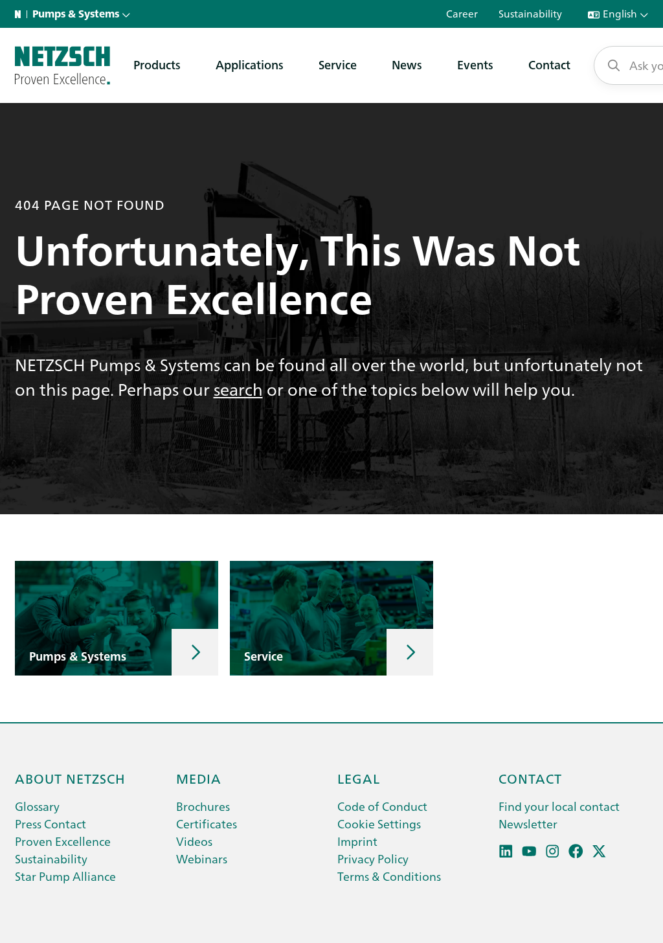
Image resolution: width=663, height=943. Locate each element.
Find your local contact (559, 806)
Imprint (357, 841)
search (238, 388)
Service (338, 64)
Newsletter (528, 823)
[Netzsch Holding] (21, 14)
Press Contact (50, 823)
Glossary (37, 806)
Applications (250, 64)
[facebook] (575, 851)
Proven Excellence (63, 841)
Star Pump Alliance (65, 876)
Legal (358, 778)
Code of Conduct (382, 806)
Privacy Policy (373, 858)
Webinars (201, 858)
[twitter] (599, 851)
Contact (549, 64)
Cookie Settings (379, 823)
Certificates (206, 823)
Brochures (203, 806)
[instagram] (552, 851)
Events (475, 64)
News (407, 64)
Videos (194, 841)
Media (198, 778)
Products (157, 64)
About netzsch (70, 778)
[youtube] (529, 851)
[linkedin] (506, 851)
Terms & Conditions (389, 876)
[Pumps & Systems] (62, 65)
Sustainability (51, 858)
